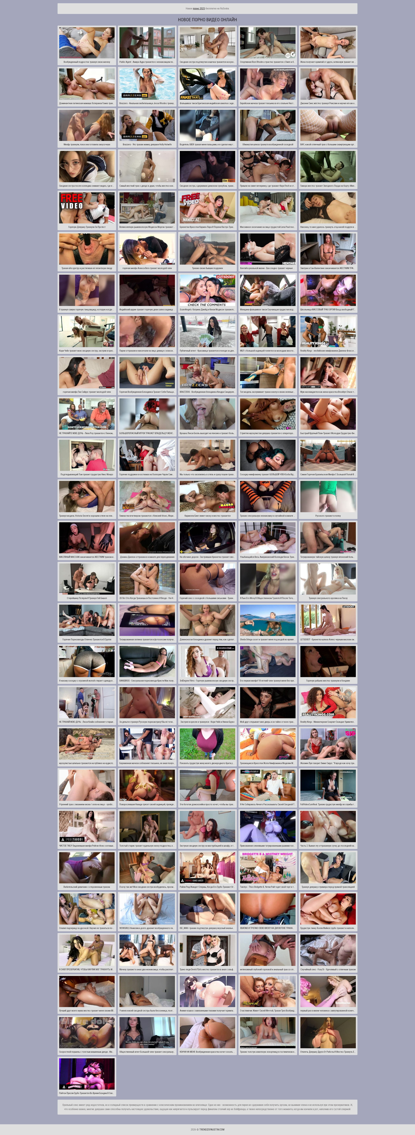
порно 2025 (199, 8)
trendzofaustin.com (211, 1129)
